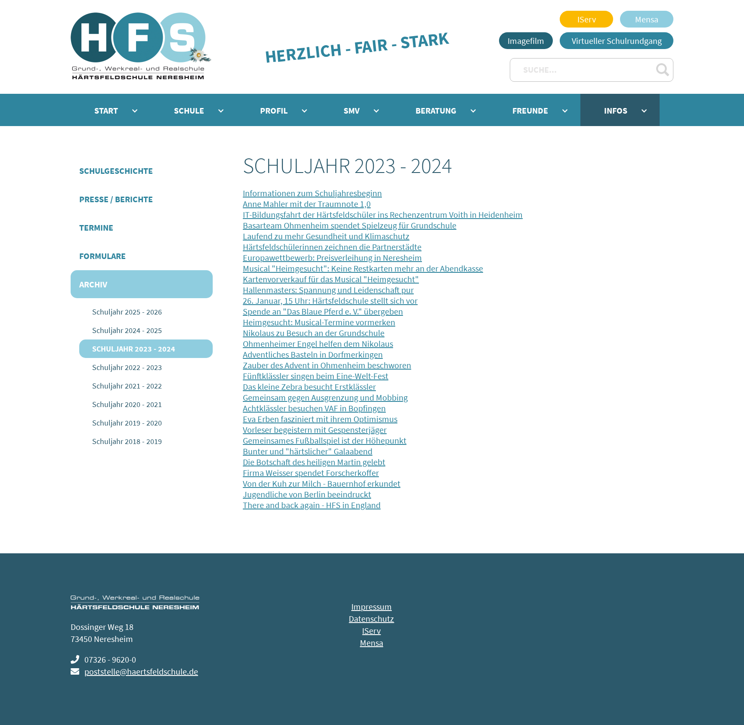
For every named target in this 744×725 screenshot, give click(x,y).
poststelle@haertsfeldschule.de (141, 671)
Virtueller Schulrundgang (617, 40)
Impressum (371, 606)
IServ (586, 19)
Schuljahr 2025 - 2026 (127, 312)
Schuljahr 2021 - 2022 (127, 386)
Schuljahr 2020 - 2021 (127, 404)
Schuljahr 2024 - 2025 (127, 330)
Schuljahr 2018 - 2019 (127, 441)
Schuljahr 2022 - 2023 (127, 367)
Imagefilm (526, 40)
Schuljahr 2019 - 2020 (127, 423)
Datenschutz (371, 618)
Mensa (646, 19)
